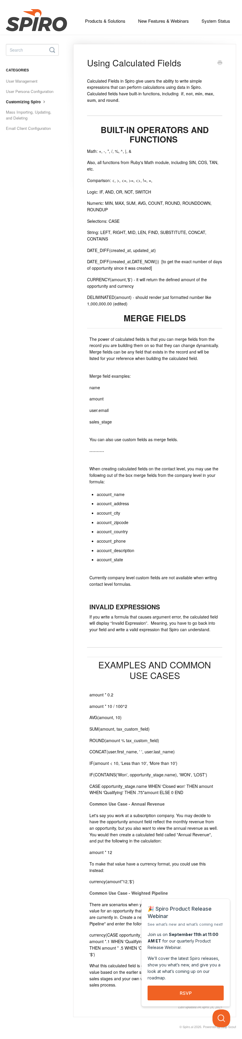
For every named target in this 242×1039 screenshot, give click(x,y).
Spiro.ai (188, 1027)
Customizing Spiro (24, 101)
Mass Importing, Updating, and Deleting (28, 115)
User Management (21, 81)
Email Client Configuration (28, 128)
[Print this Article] (220, 63)
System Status (216, 21)
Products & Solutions (105, 21)
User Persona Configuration (29, 91)
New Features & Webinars (163, 21)
